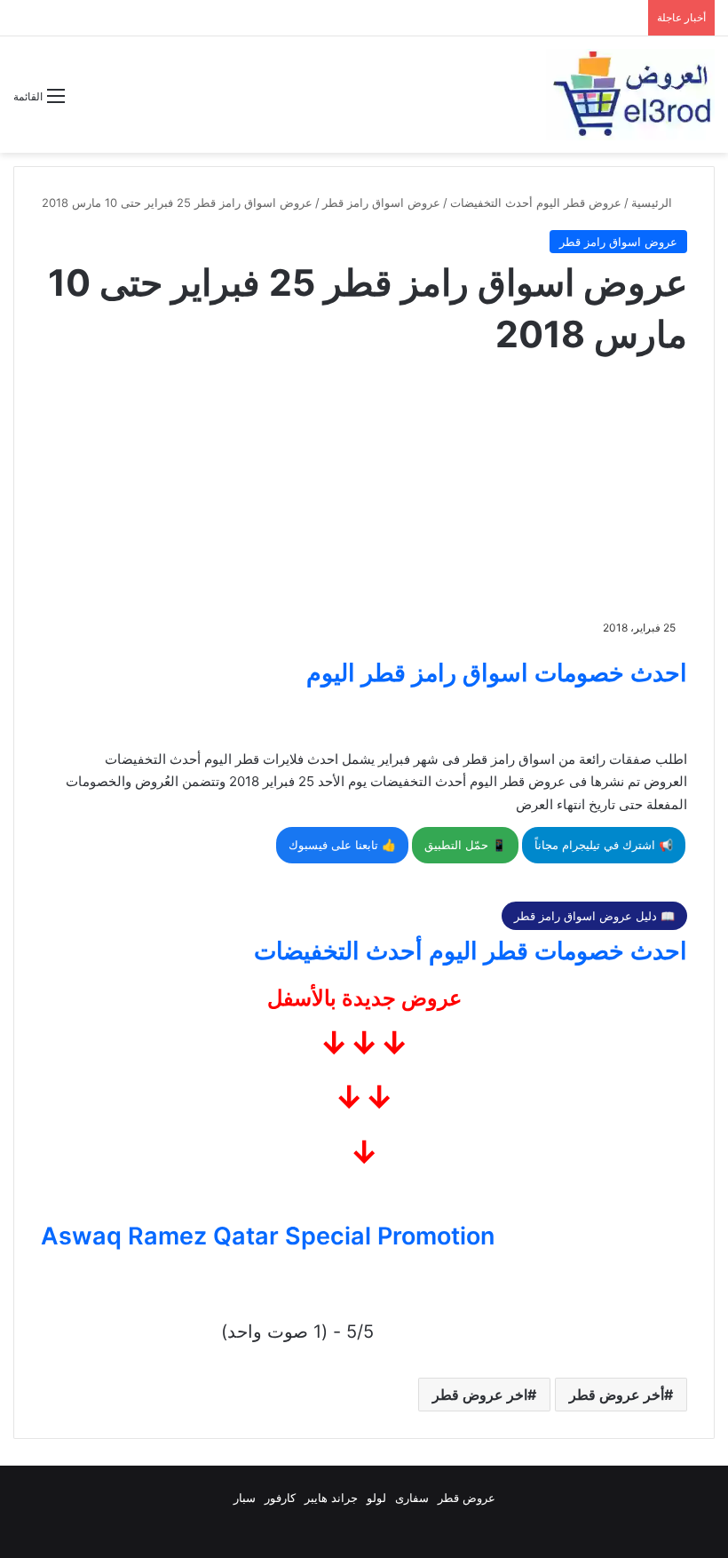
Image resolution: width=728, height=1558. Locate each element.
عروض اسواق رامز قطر (381, 202)
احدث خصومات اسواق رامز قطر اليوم (496, 673)
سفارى (412, 1497)
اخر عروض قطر (479, 1394)
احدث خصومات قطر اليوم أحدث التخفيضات (470, 951)
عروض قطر (466, 1497)
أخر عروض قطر (616, 1394)
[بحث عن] (87, 103)
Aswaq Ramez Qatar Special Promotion (268, 1236)
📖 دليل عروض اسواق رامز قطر (594, 916)
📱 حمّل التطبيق (465, 845)
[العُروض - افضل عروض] (630, 94)
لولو (376, 1497)
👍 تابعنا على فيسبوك (342, 845)
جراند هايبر (331, 1497)
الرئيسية (653, 202)
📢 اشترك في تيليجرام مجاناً (603, 845)
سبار (244, 1497)
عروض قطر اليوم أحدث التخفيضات (535, 202)
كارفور (280, 1497)
